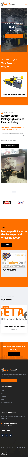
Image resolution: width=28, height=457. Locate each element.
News (2, 405)
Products (3, 396)
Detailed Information (9, 380)
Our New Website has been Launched (14, 326)
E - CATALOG (14, 353)
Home (2, 390)
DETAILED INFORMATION (14, 36)
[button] (13, 192)
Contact (3, 408)
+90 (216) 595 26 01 (9, 426)
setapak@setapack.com (10, 423)
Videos (2, 399)
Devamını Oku (14, 329)
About (2, 393)
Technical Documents (6, 402)
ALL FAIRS (7, 244)
